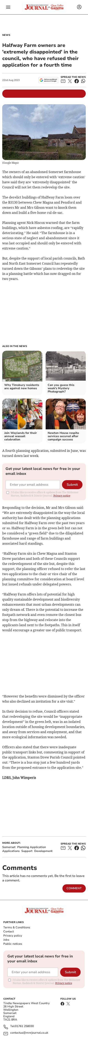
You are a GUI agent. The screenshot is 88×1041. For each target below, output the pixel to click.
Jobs (6, 940)
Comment (74, 888)
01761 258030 (24, 1026)
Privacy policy (12, 936)
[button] (8, 7)
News (6, 35)
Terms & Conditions (16, 927)
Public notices (12, 944)
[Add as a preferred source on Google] (48, 80)
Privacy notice (61, 495)
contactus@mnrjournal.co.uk (29, 1033)
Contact (8, 931)
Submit (72, 484)
